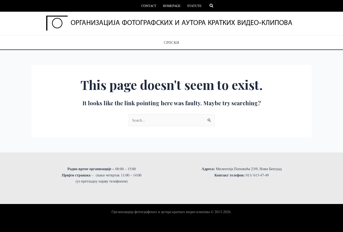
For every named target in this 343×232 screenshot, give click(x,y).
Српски (171, 42)
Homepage (172, 6)
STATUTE (194, 6)
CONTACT (148, 6)
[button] (212, 6)
